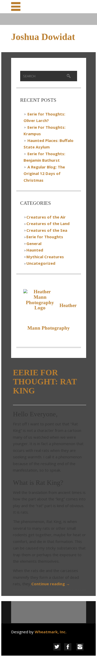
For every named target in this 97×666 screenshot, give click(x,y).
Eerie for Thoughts (44, 236)
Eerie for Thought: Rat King (45, 381)
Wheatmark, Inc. (51, 631)
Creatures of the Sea (46, 230)
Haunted (34, 250)
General (33, 243)
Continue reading (50, 583)
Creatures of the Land (48, 223)
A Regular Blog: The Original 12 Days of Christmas (44, 173)
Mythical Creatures (45, 256)
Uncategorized (40, 263)
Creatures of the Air (46, 217)
